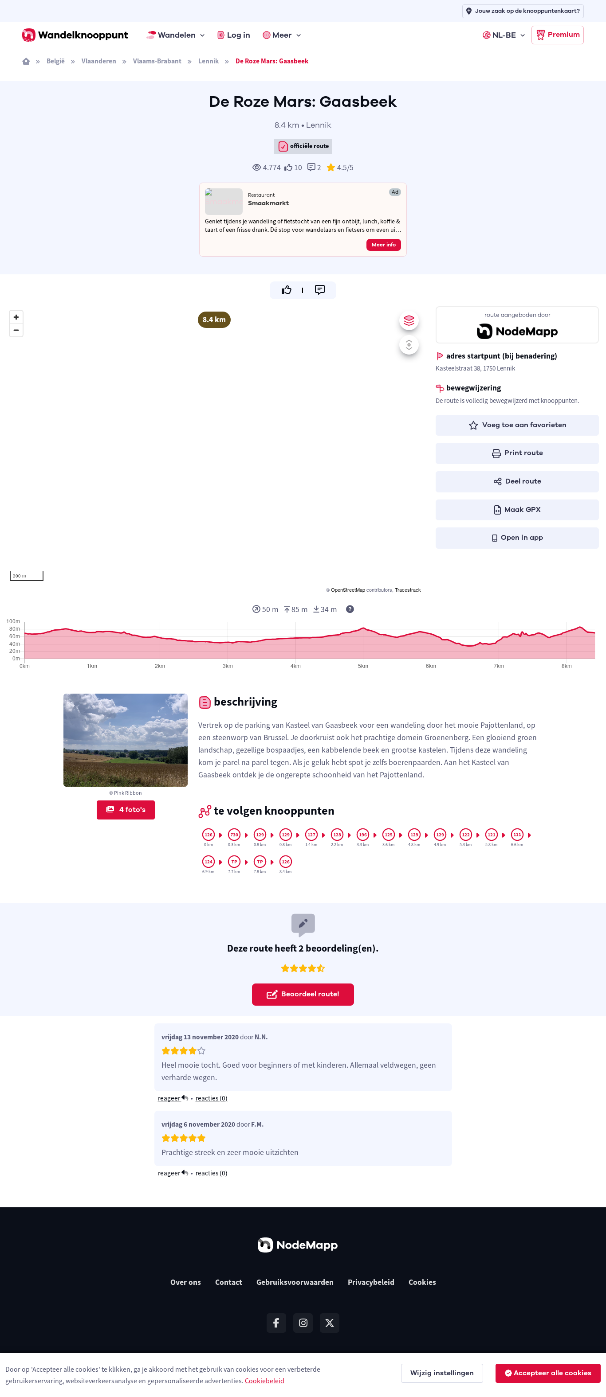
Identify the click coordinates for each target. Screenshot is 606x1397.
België (56, 61)
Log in (238, 35)
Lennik (208, 61)
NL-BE (504, 35)
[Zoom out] (16, 330)
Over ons (185, 1282)
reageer (169, 1098)
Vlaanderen (99, 61)
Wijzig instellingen (442, 1373)
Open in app (522, 537)
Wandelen (177, 35)
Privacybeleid (371, 1282)
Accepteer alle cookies (552, 1373)
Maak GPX (522, 510)
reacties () (212, 1098)
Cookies (422, 1282)
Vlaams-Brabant (157, 61)
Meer (282, 35)
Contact (228, 1282)
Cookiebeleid (264, 1380)
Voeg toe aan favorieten (524, 425)
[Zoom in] (16, 317)
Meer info (384, 244)
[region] (214, 450)
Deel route (523, 481)
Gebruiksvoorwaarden (295, 1282)
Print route (523, 453)
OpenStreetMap (348, 589)
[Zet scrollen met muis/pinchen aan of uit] (409, 345)
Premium (564, 34)
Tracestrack (408, 589)
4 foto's (132, 810)
